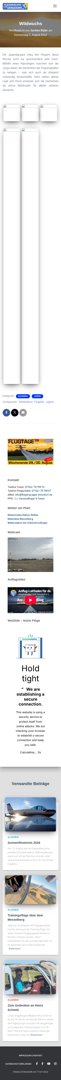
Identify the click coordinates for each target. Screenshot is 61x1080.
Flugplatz (39, 402)
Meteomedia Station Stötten (23, 515)
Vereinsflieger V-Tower (32, 498)
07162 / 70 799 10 (34, 487)
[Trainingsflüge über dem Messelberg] (30, 889)
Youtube (49, 1064)
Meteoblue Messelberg (20, 519)
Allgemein (23, 396)
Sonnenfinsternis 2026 (24, 842)
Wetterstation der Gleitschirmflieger (28, 522)
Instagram (55, 1064)
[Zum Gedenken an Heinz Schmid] (30, 977)
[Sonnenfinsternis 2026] (30, 814)
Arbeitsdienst (26, 402)
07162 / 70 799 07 (41, 490)
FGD (36, 1064)
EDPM (42, 1064)
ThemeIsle (42, 1071)
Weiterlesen (14, 948)
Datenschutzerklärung (18, 1064)
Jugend (37, 396)
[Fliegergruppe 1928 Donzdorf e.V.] (16, 6)
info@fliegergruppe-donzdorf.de (33, 494)
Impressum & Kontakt (30, 1055)
